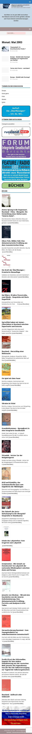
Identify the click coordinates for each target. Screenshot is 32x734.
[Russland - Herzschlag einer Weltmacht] (16, 342)
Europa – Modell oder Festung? (20, 77)
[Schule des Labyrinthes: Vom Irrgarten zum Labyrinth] (16, 531)
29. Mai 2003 (14, 51)
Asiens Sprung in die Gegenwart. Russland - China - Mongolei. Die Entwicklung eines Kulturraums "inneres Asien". (14, 213)
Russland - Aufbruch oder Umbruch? (12, 696)
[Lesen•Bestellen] (13, 223)
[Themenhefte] (5, 49)
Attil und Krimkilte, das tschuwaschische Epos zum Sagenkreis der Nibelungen (12, 484)
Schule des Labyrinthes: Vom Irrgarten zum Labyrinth (13, 542)
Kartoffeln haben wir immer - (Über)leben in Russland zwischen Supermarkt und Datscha (15, 324)
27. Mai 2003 (14, 62)
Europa (4, 90)
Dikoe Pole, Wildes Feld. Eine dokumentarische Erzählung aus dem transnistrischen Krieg (14, 243)
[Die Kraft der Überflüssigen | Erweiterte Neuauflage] (16, 261)
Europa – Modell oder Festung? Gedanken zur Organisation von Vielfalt (20, 58)
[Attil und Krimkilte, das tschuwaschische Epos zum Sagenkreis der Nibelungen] (16, 473)
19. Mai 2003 (14, 70)
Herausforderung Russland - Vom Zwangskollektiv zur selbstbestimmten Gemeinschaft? (15, 632)
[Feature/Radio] (5, 58)
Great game (5, 93)
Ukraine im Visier (8, 403)
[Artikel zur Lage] (5, 70)
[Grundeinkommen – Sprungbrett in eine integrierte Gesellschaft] (16, 419)
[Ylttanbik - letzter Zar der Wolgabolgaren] (16, 446)
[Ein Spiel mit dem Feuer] (16, 369)
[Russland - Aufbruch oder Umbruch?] (16, 685)
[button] (30, 1)
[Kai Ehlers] (16, 7)
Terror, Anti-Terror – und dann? (20, 68)
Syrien (3, 102)
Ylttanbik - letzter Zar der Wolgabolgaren (12, 456)
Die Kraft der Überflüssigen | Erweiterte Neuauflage (13, 271)
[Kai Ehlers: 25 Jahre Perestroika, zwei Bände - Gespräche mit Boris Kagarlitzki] (16, 286)
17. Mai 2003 (14, 79)
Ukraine (4, 99)
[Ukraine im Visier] (16, 394)
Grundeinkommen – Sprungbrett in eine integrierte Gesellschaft (15, 429)
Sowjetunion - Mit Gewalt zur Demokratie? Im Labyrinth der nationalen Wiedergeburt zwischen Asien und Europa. (16, 567)
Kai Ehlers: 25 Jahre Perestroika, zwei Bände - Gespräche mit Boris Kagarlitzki (15, 297)
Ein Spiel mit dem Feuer (11, 378)
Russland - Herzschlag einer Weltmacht (13, 352)
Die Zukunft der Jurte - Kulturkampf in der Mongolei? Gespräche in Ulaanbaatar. (14, 513)
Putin (3, 96)
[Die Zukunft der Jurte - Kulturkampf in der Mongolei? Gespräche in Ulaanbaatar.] (16, 502)
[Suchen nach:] (16, 33)
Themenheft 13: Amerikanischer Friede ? (18, 48)
